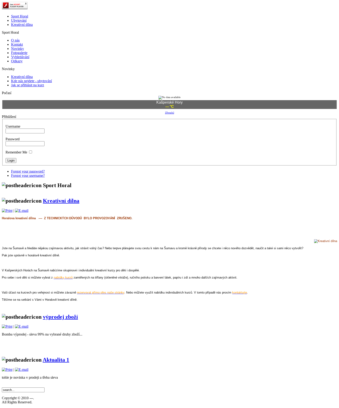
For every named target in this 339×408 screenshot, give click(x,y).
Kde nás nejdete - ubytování (31, 81)
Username (13, 126)
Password (13, 139)
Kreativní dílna (22, 77)
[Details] (169, 112)
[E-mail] (21, 211)
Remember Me (16, 152)
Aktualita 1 (56, 360)
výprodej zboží (60, 317)
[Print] (7, 211)
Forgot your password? (28, 171)
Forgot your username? (28, 175)
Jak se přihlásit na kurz (27, 85)
